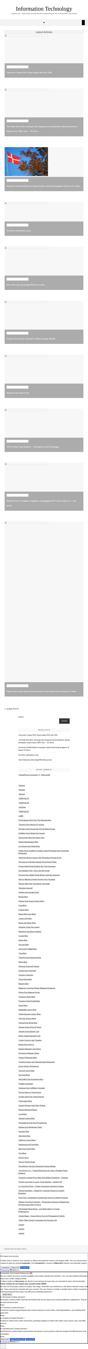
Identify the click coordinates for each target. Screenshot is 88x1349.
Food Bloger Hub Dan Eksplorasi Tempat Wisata (37, 1166)
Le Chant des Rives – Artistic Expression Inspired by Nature (41, 1186)
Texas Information (25, 979)
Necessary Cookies (9, 1297)
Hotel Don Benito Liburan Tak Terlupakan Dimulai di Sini (40, 858)
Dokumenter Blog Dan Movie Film (31, 838)
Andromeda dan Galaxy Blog (30, 1014)
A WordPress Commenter (28, 775)
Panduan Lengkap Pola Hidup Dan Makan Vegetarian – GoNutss (43, 1178)
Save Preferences (17, 1339)
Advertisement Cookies (11, 1329)
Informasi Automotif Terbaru (29, 966)
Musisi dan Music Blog (27, 923)
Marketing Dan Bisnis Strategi (30, 932)
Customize (5, 1267)
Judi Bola (22, 807)
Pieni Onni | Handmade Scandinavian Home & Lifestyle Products (43, 1198)
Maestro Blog (24, 984)
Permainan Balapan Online (29, 1053)
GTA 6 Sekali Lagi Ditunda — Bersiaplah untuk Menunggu (33, 447)
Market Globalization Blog (28, 842)
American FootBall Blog (28, 949)
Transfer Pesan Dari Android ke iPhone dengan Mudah (31, 339)
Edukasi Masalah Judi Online (30, 1049)
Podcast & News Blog (27, 997)
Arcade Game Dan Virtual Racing (31, 1097)
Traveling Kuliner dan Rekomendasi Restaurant (37, 1062)
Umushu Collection (26, 975)
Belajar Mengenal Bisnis (28, 1110)
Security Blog (24, 945)
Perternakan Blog (25, 1101)
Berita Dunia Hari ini (26, 1045)
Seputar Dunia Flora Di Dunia (30, 1027)
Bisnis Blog (23, 940)
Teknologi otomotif (25, 888)
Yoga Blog (23, 953)
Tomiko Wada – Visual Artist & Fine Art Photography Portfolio (42, 1216)
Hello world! (45, 775)
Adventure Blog (24, 1136)
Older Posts (12, 709)
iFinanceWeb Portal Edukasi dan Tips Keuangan (37, 866)
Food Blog (23, 905)
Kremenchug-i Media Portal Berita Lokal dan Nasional (39, 875)
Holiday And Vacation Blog (29, 892)
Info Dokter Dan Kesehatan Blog (31, 1079)
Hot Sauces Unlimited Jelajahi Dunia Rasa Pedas (38, 862)
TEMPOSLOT (24, 798)
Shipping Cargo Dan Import (29, 927)
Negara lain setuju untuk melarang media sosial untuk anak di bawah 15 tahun (41, 691)
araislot (21, 1225)
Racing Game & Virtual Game (30, 1092)
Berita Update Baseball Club (29, 1036)
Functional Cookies (9, 1308)
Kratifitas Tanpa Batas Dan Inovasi (32, 833)
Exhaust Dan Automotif (27, 971)
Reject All (15, 1267)
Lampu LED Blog (25, 918)
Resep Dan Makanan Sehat (29, 992)
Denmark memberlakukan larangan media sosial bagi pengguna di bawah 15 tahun (43, 186)
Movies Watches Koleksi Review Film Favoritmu (37, 879)
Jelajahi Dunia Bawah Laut (29, 1031)
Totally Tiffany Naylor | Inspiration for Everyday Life (38, 1220)
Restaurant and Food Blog (29, 1145)
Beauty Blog (23, 897)
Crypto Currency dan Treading (30, 1040)
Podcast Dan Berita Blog (28, 1023)
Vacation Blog (24, 1131)
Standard (21, 1297)
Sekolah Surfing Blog (27, 1118)
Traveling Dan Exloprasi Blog (30, 958)
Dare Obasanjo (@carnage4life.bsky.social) (26, 285)
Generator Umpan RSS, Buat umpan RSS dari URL (29, 72)
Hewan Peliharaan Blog (28, 1058)
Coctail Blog (23, 936)
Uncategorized (17, 67)
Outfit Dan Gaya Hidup (27, 1140)
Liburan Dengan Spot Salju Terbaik (32, 1105)
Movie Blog (23, 962)
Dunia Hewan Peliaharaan (29, 1066)
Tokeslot (22, 785)
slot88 (21, 816)
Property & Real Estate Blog (29, 1001)
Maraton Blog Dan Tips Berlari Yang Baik (34, 884)
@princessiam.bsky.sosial (18, 393)
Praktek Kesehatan (26, 1084)
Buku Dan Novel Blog (27, 1149)
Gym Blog (22, 1153)
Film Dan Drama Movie (27, 1018)
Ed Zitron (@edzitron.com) (19, 231)
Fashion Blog (24, 910)
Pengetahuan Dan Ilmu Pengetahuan (33, 1123)
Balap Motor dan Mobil (27, 914)
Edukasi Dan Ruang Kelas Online (31, 901)
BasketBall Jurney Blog (27, 1010)
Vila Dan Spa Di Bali (26, 1071)
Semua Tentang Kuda (27, 1162)
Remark (21, 1308)
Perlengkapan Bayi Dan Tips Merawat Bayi (35, 820)
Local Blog (23, 1114)
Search (21, 717)
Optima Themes (22, 1249)
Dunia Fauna (24, 1158)
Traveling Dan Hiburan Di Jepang (31, 825)
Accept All (25, 1267)
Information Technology (44, 8)
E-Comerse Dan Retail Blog (29, 846)
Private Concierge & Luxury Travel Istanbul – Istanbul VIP (40, 1182)
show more (7, 1294)
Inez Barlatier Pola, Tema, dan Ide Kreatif (34, 871)
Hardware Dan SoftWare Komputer (32, 1088)
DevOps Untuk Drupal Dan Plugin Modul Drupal (37, 829)
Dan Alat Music (24, 1075)
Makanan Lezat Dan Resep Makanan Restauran (37, 988)
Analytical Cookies (9, 1318)
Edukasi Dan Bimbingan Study (30, 1127)
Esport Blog (23, 1005)
